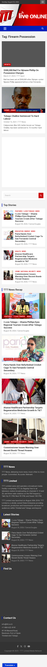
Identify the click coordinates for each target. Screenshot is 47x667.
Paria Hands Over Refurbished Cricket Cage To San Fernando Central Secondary (29, 237)
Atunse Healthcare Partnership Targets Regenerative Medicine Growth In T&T (26, 257)
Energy (27, 231)
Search (41, 195)
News (13, 110)
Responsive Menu (42, 2)
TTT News (22, 122)
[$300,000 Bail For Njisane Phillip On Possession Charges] (23, 54)
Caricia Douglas (35, 224)
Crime (6, 110)
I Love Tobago (28, 211)
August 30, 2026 (21, 224)
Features (18, 211)
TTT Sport (21, 76)
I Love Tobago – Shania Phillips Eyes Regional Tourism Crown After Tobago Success (29, 217)
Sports (7, 64)
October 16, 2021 (10, 122)
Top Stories (9, 205)
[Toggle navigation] (5, 28)
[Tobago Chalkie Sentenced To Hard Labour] (23, 100)
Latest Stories (11, 514)
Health (18, 251)
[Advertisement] (23, 162)
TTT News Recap (12, 289)
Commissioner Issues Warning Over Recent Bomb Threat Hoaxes (28, 276)
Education (19, 231)
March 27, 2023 (9, 76)
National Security (28, 271)
